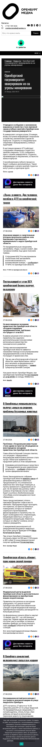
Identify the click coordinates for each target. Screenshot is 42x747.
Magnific (9, 380)
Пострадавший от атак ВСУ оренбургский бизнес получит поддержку (19, 285)
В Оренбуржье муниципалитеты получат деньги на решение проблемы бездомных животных (20, 407)
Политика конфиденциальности (24, 741)
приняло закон (29, 478)
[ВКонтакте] (29, 175)
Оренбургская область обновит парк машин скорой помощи (19, 559)
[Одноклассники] (31, 175)
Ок (21, 744)
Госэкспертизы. (27, 542)
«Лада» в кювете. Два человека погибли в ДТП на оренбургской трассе (20, 199)
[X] (36, 175)
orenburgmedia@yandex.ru (15, 28)
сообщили (32, 263)
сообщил (21, 469)
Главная (8, 61)
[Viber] (38, 175)
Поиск (35, 33)
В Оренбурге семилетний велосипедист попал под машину (20, 658)
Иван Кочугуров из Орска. (19, 531)
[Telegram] (33, 175)
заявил (33, 365)
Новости (17, 61)
